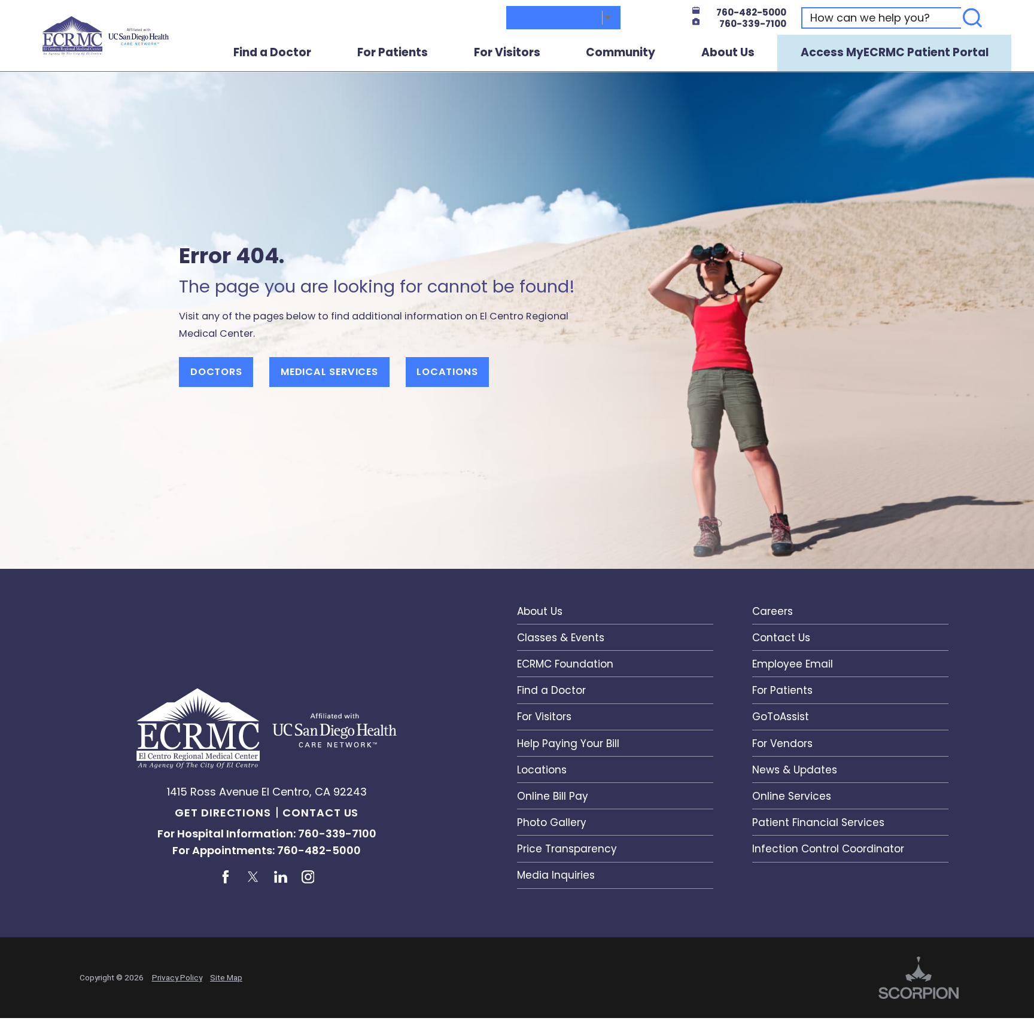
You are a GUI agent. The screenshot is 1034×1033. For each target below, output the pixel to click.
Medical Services (329, 372)
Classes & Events (560, 637)
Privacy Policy (177, 977)
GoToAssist (780, 716)
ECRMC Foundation (565, 664)
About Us (728, 52)
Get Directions (223, 812)
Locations (447, 372)
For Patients (392, 52)
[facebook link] (225, 876)
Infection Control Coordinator (828, 849)
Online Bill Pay (552, 796)
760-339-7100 (752, 23)
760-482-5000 (751, 12)
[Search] (972, 18)
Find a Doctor (272, 52)
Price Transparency (567, 849)
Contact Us (320, 812)
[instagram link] (308, 876)
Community (620, 52)
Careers (772, 611)
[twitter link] (252, 876)
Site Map (226, 977)
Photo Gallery (551, 822)
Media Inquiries (556, 875)
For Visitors (507, 52)
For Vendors (782, 743)
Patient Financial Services (818, 822)
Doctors (216, 372)
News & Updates (794, 770)
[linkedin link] (280, 876)
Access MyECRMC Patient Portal (895, 52)
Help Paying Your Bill (568, 743)
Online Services (791, 796)
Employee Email (792, 664)
